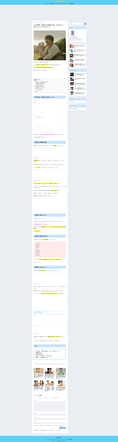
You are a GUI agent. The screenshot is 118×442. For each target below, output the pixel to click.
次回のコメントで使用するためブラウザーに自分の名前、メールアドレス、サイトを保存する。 (50, 425)
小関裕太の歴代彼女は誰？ (40, 86)
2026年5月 (72, 113)
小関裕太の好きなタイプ (39, 88)
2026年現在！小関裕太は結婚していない (42, 82)
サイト (35, 421)
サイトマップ (58, 3)
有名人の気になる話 (73, 120)
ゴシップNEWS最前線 (59, 1)
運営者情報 (71, 3)
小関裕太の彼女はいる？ (39, 85)
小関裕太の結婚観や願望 (39, 83)
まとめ (36, 91)
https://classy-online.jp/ (37, 157)
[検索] (85, 35)
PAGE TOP (114, 428)
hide (39, 79)
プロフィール (47, 3)
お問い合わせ (52, 3)
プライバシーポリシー (64, 3)
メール (35, 417)
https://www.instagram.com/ (42, 218)
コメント (36, 400)
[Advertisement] (59, 12)
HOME (59, 437)
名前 (35, 412)
